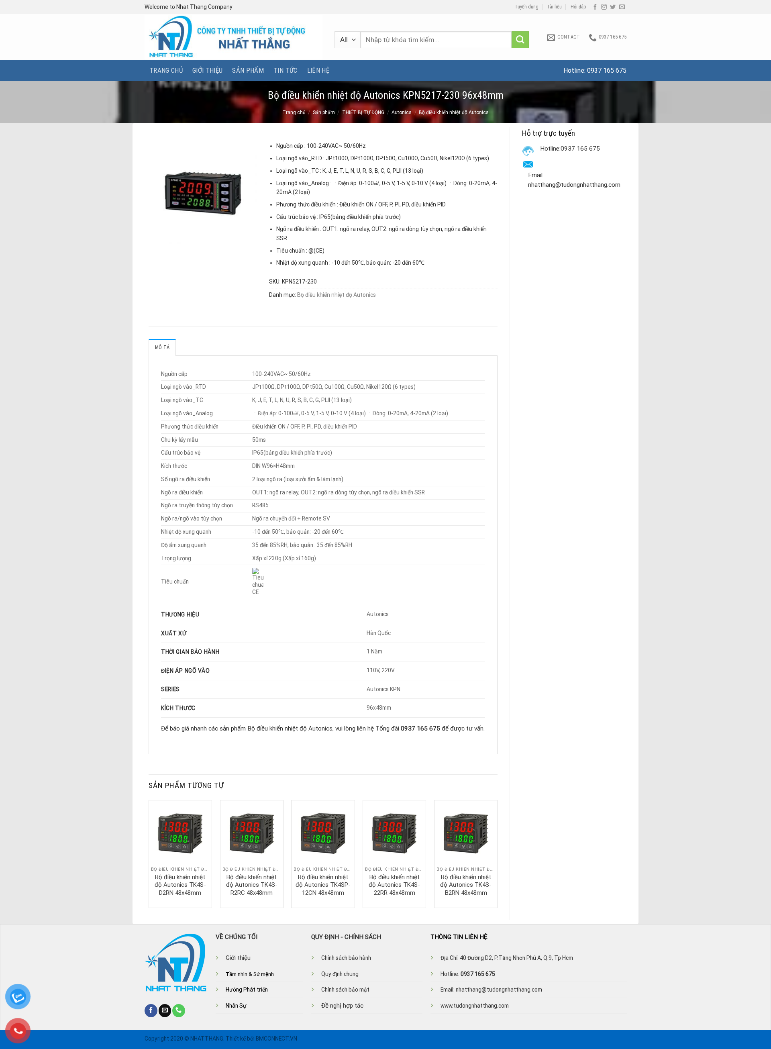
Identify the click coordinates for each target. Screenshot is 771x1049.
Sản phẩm (248, 70)
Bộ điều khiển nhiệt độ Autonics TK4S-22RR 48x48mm (394, 884)
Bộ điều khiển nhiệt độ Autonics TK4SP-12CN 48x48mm (323, 884)
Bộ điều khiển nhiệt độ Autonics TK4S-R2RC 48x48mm (251, 884)
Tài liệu (554, 7)
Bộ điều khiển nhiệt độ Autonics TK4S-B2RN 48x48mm (466, 884)
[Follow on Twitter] (613, 7)
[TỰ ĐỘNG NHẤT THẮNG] (233, 37)
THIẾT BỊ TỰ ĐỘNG (363, 112)
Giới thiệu (207, 70)
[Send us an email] (622, 7)
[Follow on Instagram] (604, 7)
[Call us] (178, 1010)
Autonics (402, 112)
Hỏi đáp (578, 7)
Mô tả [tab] (162, 347)
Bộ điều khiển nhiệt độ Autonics (454, 112)
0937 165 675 (606, 70)
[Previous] (149, 853)
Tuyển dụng (526, 7)
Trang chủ (166, 70)
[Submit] (520, 40)
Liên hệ (318, 70)
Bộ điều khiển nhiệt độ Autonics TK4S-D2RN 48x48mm (180, 884)
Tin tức (285, 70)
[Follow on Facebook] (595, 7)
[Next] (497, 853)
